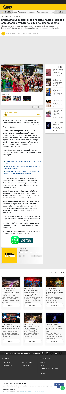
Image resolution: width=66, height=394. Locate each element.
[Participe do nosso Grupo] (22, 240)
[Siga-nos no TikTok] (60, 353)
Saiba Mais (36, 256)
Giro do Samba (7, 365)
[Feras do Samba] (11, 7)
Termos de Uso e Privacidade (50, 368)
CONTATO (43, 374)
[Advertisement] (33, 52)
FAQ (42, 371)
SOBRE (43, 365)
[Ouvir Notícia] (5, 114)
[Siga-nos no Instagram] (47, 353)
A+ (40, 107)
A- (34, 107)
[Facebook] (24, 256)
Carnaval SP (25, 365)
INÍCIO (43, 362)
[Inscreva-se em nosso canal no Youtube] (56, 353)
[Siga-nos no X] (51, 353)
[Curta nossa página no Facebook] (42, 353)
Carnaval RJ (6, 362)
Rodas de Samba (26, 362)
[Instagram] (20, 256)
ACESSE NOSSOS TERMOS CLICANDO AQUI (31, 392)
